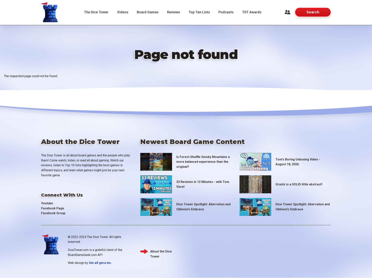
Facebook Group (53, 213)
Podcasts (225, 12)
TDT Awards (251, 12)
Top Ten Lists (199, 12)
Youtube (47, 203)
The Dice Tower (96, 12)
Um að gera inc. (100, 263)
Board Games (147, 12)
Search (313, 12)
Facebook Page (52, 208)
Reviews (173, 12)
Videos (122, 12)
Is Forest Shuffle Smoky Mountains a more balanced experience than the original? (203, 162)
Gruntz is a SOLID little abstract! (299, 184)
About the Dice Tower (161, 252)
